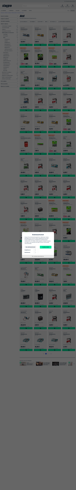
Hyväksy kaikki (45, 247)
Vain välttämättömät (30, 247)
